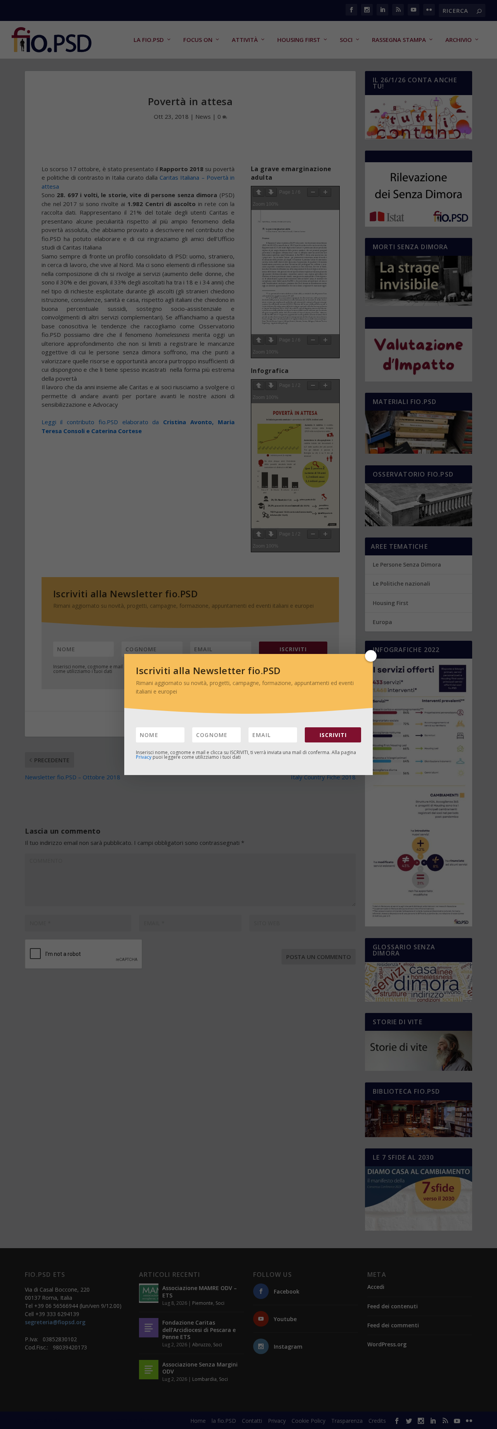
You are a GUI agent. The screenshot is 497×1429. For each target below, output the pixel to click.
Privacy (143, 757)
